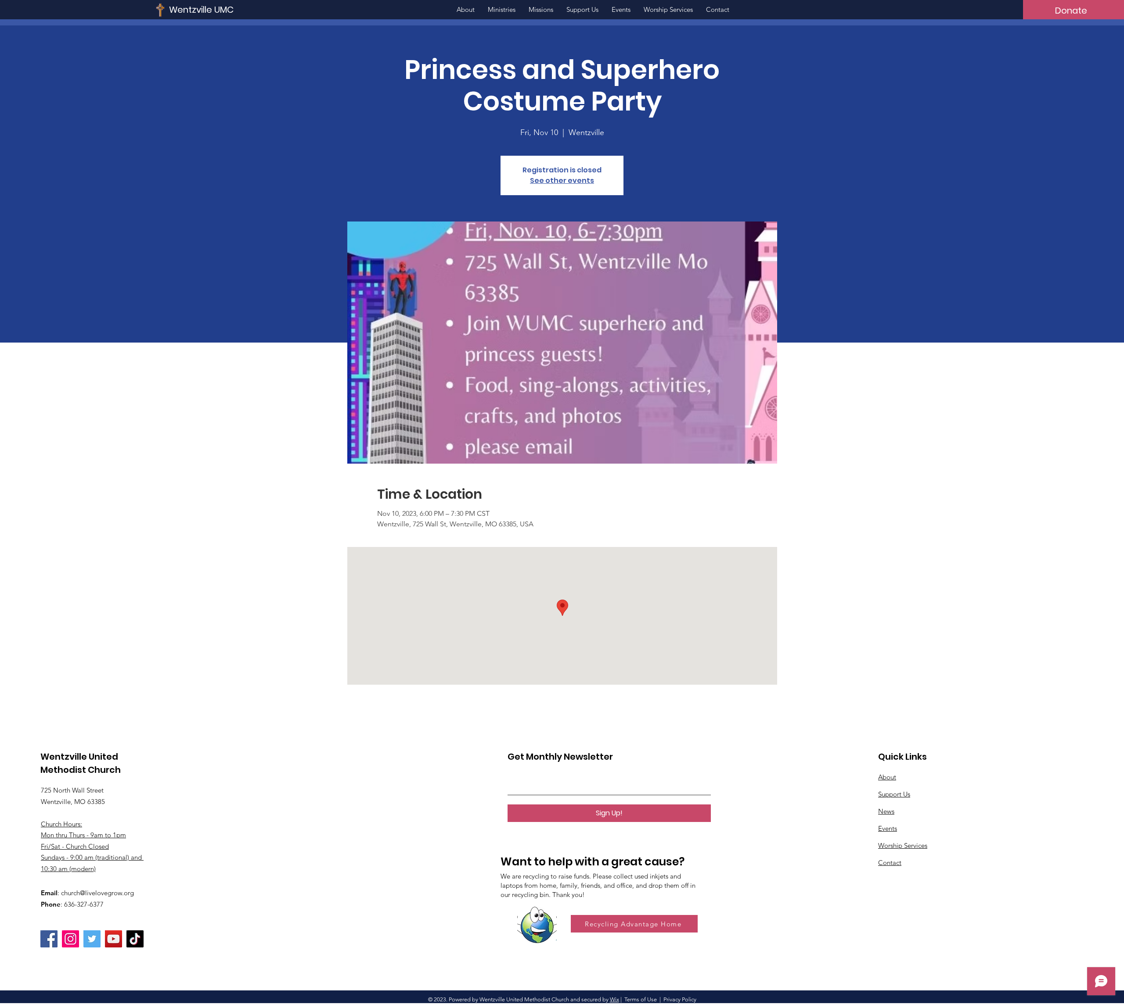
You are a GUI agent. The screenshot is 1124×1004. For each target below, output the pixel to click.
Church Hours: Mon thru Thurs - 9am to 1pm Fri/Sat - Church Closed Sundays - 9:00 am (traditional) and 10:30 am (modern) (92, 846)
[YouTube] (113, 938)
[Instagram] (70, 938)
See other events (562, 180)
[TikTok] (135, 938)
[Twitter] (92, 938)
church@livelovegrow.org (97, 893)
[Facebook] (49, 938)
